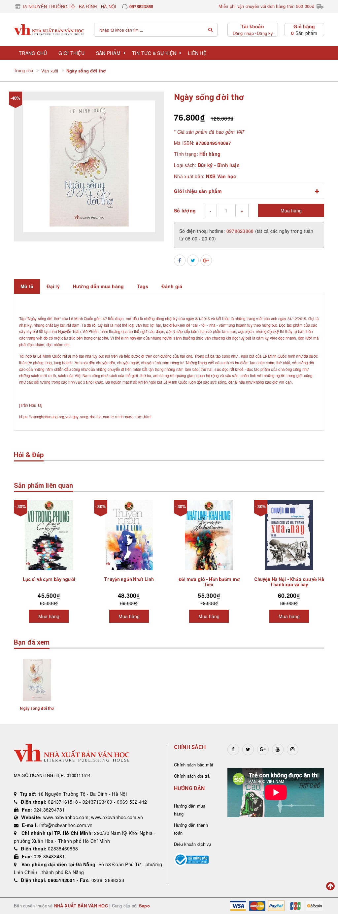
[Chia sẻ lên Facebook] (180, 260)
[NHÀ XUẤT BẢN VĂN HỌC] (49, 29)
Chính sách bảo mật (194, 765)
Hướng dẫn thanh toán (191, 829)
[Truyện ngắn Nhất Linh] (129, 535)
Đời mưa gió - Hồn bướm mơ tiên (209, 582)
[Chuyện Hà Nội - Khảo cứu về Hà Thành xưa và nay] (289, 535)
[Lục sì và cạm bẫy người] (49, 535)
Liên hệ (197, 53)
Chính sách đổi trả (192, 776)
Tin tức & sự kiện (154, 53)
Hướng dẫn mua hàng (189, 810)
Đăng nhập (243, 33)
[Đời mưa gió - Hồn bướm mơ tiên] (209, 535)
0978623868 (141, 6)
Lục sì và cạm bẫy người (49, 579)
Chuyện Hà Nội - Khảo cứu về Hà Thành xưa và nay (289, 582)
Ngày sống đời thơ (37, 708)
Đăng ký (265, 33)
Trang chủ (33, 53)
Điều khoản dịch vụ (192, 844)
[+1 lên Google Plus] (206, 260)
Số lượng (185, 210)
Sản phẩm (108, 53)
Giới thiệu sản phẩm (197, 191)
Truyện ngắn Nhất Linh (129, 579)
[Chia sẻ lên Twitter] (193, 260)
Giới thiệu (71, 53)
